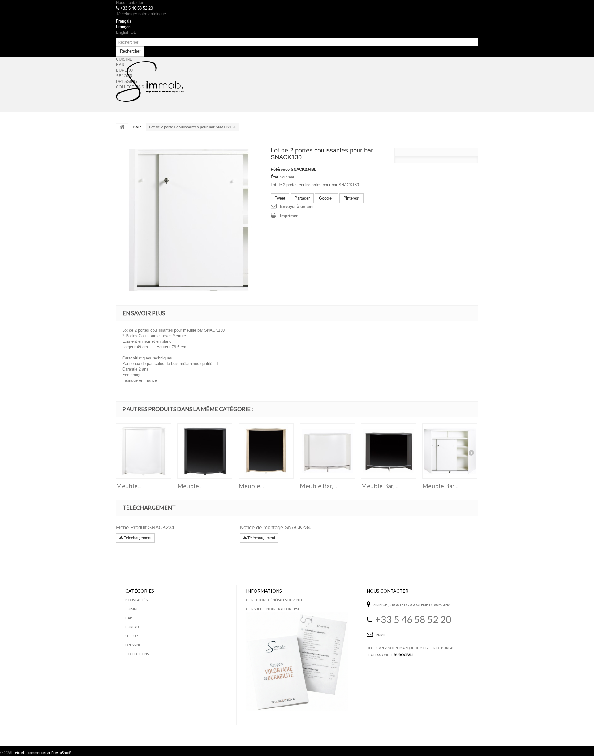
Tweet (280, 198)
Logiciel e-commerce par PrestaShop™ (41, 752)
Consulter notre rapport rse (273, 609)
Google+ (326, 198)
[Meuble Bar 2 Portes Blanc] (449, 451)
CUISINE (131, 609)
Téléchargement (137, 538)
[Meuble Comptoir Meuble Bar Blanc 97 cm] (143, 451)
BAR (137, 127)
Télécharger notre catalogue (141, 13)
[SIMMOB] (150, 81)
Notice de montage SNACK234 (275, 527)
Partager (302, 198)
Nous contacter (129, 2)
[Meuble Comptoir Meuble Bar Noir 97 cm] (204, 451)
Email (381, 635)
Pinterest (351, 198)
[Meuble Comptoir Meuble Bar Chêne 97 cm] (266, 451)
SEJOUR (131, 636)
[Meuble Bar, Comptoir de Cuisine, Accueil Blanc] (327, 451)
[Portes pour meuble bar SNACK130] (189, 220)
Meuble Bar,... (318, 485)
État (274, 177)
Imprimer (289, 215)
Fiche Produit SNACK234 (145, 527)
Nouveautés (136, 600)
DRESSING (133, 645)
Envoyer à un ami (297, 206)
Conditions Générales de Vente (274, 600)
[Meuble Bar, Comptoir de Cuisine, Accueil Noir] (388, 451)
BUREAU (132, 627)
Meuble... (128, 485)
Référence (280, 169)
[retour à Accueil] (122, 127)
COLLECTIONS (137, 654)
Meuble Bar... (440, 485)
